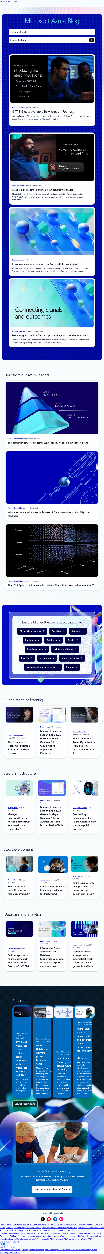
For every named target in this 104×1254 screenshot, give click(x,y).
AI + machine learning (30, 631)
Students (99, 1233)
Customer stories (14, 949)
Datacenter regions (58, 1225)
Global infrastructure (40, 1225)
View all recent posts (25, 1104)
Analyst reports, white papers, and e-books (35, 1236)
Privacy (48, 1250)
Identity (25, 658)
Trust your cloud (73, 1225)
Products (9, 1227)
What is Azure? (6, 1225)
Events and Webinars (8, 1236)
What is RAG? (86, 1239)
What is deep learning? (26, 1239)
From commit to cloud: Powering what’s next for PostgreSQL (53, 890)
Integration (45, 658)
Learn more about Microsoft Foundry (52, 1189)
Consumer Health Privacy (10, 1250)
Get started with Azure (22, 1225)
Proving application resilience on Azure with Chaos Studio (44, 264)
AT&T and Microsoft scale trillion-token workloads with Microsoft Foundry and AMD (21, 1058)
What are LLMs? (56, 1239)
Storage (70, 667)
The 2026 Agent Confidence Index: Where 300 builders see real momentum (50, 585)
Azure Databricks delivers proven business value (42, 1054)
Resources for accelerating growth (14, 1230)
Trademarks (81, 1250)
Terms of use (70, 1250)
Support (51, 1230)
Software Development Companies (14, 1233)
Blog (76, 1233)
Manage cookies (58, 1250)
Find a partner (54, 1233)
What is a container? (72, 1239)
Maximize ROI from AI (87, 1227)
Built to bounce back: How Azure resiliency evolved (18, 890)
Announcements (18, 107)
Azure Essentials (86, 1225)
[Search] (91, 40)
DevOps (71, 640)
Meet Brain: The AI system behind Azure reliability (64, 1064)
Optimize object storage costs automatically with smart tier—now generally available (83, 959)
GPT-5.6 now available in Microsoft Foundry (44, 112)
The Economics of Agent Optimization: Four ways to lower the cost (19, 747)
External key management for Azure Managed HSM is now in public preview (84, 821)
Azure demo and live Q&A (66, 1230)
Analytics (56, 631)
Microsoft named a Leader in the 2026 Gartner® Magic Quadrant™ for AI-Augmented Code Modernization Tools (51, 816)
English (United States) (9, 1242)
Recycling (4, 1252)
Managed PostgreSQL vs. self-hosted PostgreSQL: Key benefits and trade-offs (19, 821)
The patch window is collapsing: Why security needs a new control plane (48, 442)
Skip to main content (8, 1)
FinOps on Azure (70, 1227)
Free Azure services (33, 1227)
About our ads (14, 1252)
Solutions (100, 1227)
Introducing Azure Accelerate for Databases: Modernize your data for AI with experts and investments (52, 957)
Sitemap (25, 1250)
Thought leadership (19, 331)
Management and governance (41, 667)
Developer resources (87, 1233)
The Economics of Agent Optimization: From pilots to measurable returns (84, 744)
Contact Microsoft (36, 1250)
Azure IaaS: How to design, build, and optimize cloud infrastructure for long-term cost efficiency (84, 1043)
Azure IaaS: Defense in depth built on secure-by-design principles (84, 888)
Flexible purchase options (52, 1227)
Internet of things (70, 658)
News (42, 727)
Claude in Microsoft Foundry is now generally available (43, 189)
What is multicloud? (90, 1236)
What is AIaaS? (43, 1239)
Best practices (13, 808)
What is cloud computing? (71, 1236)
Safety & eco (91, 1250)
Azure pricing (19, 1227)
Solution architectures (38, 1230)
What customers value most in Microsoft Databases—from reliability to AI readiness (49, 514)
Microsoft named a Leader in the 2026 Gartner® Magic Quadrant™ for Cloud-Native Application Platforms (50, 742)
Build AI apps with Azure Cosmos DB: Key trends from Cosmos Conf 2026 (18, 961)
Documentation (67, 1233)
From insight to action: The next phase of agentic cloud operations (49, 335)
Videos (56, 1236)
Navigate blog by (19, 32)
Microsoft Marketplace (38, 1233)
